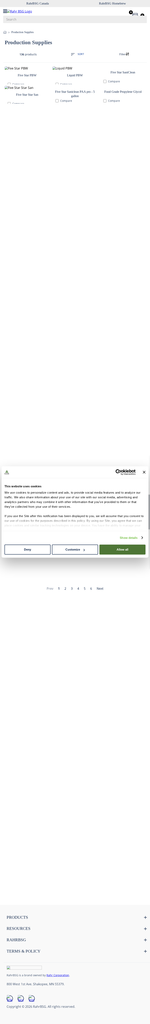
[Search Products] (142, 19)
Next (100, 295)
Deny (27, 549)
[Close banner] (144, 472)
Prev (50, 295)
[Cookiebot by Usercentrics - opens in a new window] (118, 472)
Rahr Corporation (57, 975)
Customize (72, 549)
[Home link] (5, 32)
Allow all (122, 549)
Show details (129, 537)
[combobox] (75, 19)
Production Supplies (22, 32)
